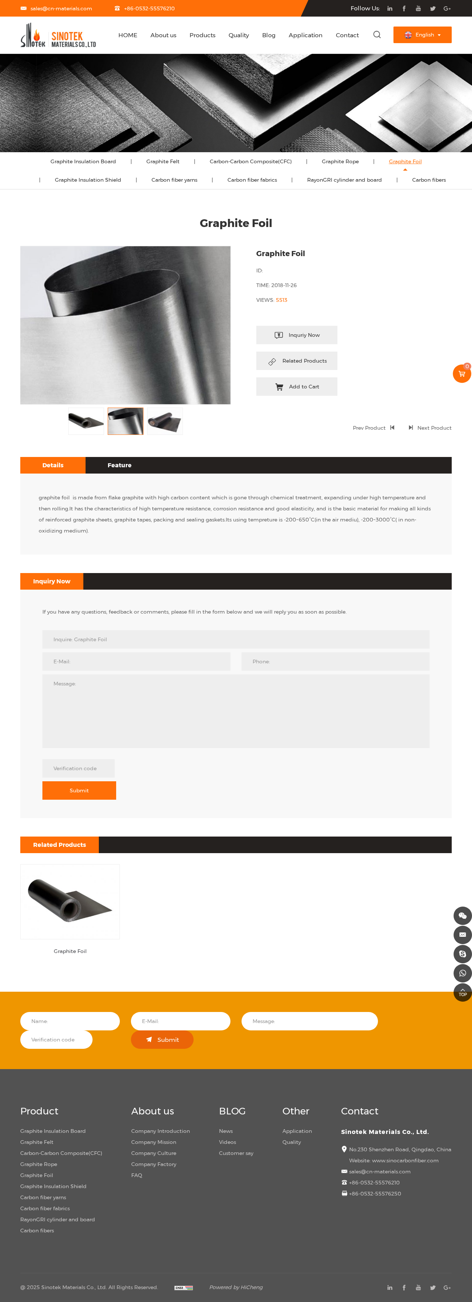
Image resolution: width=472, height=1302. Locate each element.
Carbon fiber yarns (174, 180)
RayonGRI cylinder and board (344, 180)
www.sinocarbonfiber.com (405, 1160)
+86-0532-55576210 (149, 8)
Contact (347, 35)
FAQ (136, 1175)
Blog (268, 35)
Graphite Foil (405, 161)
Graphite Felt (163, 161)
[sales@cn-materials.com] (463, 935)
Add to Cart (304, 386)
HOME (127, 35)
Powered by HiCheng (236, 1287)
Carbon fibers (429, 180)
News (226, 1131)
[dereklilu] (463, 954)
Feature (120, 465)
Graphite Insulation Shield (88, 180)
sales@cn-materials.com (61, 8)
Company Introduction (160, 1131)
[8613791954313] (463, 973)
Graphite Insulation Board (83, 161)
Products (202, 35)
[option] (125, 325)
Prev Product (369, 428)
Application (306, 35)
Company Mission (153, 1142)
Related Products (304, 360)
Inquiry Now (51, 581)
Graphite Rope (340, 161)
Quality (239, 35)
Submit (79, 790)
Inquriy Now (304, 335)
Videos (227, 1142)
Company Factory (153, 1164)
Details (52, 465)
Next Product (434, 428)
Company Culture (153, 1153)
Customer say (236, 1153)
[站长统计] (183, 1287)
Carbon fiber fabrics (252, 180)
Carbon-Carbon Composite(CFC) (251, 161)
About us (163, 35)
